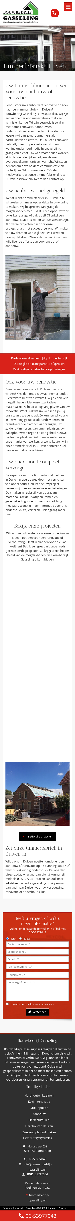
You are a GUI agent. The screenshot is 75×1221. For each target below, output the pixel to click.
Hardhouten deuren (39, 1126)
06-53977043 (25, 879)
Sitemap (52, 1208)
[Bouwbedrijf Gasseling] (21, 21)
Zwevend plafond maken (39, 1132)
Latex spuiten (39, 1108)
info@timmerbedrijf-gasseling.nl (27, 883)
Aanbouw (39, 1114)
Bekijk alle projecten (40, 836)
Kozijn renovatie (39, 1102)
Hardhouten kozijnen (39, 1095)
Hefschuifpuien (39, 1120)
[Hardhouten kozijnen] (37, 600)
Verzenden (39, 1012)
